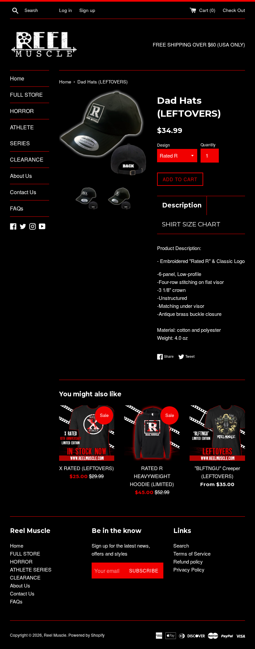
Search (181, 545)
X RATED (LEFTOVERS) (86, 467)
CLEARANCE (26, 159)
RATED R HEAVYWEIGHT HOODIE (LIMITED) (152, 475)
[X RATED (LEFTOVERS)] (87, 433)
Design (163, 145)
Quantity (208, 144)
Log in (65, 10)
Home (17, 78)
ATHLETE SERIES (22, 135)
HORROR (22, 111)
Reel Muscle (55, 635)
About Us (21, 176)
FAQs (16, 208)
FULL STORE (26, 94)
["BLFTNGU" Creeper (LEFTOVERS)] (217, 433)
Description (182, 205)
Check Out (234, 10)
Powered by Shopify (86, 635)
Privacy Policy (189, 569)
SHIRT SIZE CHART (191, 224)
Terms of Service (192, 553)
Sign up (87, 10)
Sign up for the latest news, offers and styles (121, 549)
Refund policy (188, 561)
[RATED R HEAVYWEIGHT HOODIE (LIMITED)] (152, 433)
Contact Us (23, 192)
